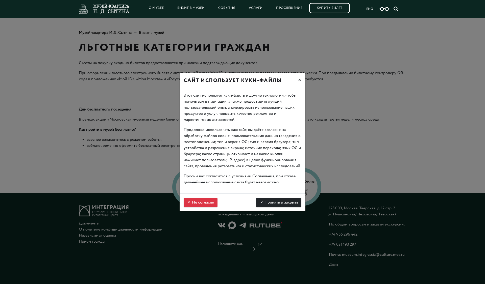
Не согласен (202, 202)
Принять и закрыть (280, 202)
